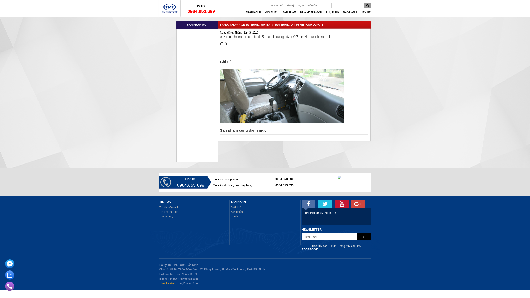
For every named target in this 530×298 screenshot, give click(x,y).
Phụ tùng (332, 12)
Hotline (201, 5)
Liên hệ (290, 5)
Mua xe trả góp (311, 12)
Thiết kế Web (167, 283)
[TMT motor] (309, 204)
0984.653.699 (201, 11)
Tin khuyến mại (168, 207)
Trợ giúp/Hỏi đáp (307, 5)
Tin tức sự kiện (168, 211)
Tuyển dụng (166, 216)
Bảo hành (350, 12)
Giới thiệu (271, 12)
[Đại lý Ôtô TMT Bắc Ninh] (169, 15)
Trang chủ (277, 5)
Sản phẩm (289, 12)
